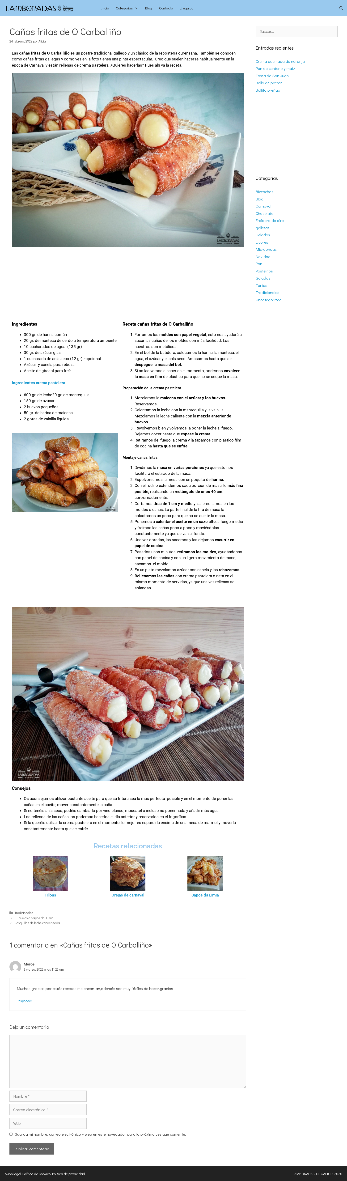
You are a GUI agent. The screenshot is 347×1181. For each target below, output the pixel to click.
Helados (263, 235)
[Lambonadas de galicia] (48, 8)
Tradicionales (24, 912)
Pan (259, 263)
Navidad (263, 256)
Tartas (261, 285)
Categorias (124, 8)
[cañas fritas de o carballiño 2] (128, 160)
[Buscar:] (297, 31)
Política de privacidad (68, 1173)
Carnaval (263, 206)
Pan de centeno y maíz (275, 68)
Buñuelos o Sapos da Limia (34, 918)
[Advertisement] (128, 282)
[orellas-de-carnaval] (127, 873)
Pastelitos (264, 271)
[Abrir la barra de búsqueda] (341, 8)
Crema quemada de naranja (280, 61)
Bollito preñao (268, 90)
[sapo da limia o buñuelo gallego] (205, 873)
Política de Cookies (36, 1173)
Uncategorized (269, 299)
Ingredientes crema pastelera (38, 382)
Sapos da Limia (205, 895)
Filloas (50, 895)
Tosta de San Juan (272, 75)
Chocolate (264, 213)
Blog (148, 8)
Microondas (266, 249)
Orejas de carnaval (127, 895)
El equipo (186, 8)
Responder (24, 1000)
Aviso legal (13, 1173)
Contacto (166, 8)
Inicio (105, 8)
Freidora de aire (270, 220)
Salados (263, 278)
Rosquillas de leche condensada (37, 923)
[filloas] (50, 873)
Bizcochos (264, 191)
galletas (263, 227)
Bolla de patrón (269, 82)
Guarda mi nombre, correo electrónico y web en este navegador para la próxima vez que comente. (100, 1134)
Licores (262, 242)
